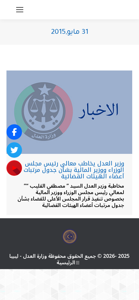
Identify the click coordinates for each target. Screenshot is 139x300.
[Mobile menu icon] (20, 9)
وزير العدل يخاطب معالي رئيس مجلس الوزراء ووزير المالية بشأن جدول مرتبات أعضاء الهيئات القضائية (74, 170)
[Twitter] (14, 150)
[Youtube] (14, 168)
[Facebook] (14, 132)
